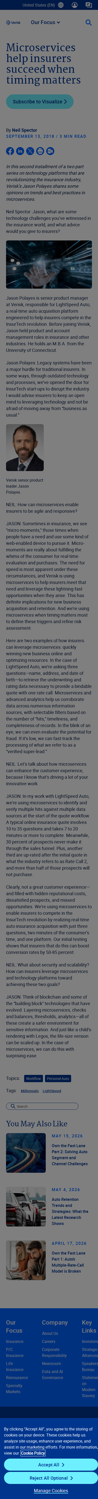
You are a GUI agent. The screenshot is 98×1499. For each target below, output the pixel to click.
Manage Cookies (51, 1490)
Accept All (48, 1465)
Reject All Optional (49, 1478)
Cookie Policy (33, 1453)
